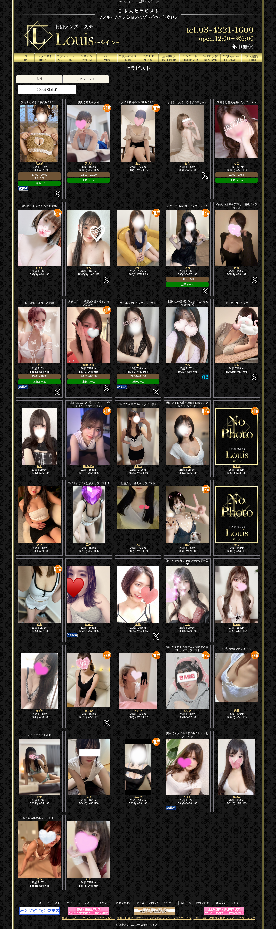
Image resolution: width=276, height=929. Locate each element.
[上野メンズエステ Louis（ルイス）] (138, 28)
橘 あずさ (88, 466)
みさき (237, 466)
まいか (89, 710)
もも (236, 365)
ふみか (138, 796)
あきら (39, 267)
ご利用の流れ (127, 57)
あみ (39, 624)
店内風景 (169, 57)
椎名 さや (88, 365)
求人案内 (251, 57)
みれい (138, 466)
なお (138, 267)
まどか (39, 710)
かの (236, 544)
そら (39, 879)
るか (187, 544)
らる (88, 879)
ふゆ (88, 796)
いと (138, 544)
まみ (187, 365)
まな (88, 267)
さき (236, 267)
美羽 (236, 710)
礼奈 (138, 624)
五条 (88, 544)
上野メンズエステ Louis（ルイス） (139, 924)
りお (187, 267)
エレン (138, 710)
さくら (187, 796)
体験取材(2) (48, 89)
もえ (187, 163)
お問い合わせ (231, 57)
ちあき (39, 163)
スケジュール (65, 57)
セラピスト (45, 57)
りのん (237, 796)
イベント (107, 57)
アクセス (148, 57)
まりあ (187, 710)
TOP (24, 57)
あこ (138, 163)
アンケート (189, 57)
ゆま (187, 624)
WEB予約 (210, 57)
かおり (89, 624)
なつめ (187, 466)
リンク (235, 902)
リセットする (85, 79)
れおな (237, 624)
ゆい (39, 365)
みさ (39, 466)
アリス (89, 163)
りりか (138, 365)
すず (39, 796)
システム (86, 57)
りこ (236, 163)
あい (39, 544)
